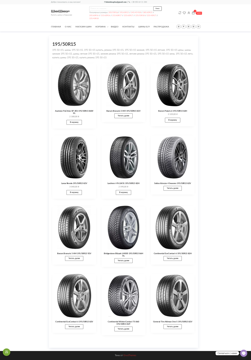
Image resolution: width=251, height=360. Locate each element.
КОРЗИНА (100, 27)
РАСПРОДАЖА (161, 27)
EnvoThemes (130, 355)
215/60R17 (117, 15)
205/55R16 (113, 12)
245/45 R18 (136, 12)
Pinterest (183, 27)
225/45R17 (151, 15)
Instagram (193, 27)
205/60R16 (94, 15)
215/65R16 (105, 15)
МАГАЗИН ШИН (83, 27)
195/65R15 (124, 12)
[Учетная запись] (188, 13)
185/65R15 (147, 12)
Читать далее (123, 116)
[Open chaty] (243, 353)
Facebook (178, 27)
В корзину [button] (74, 122)
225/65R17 (128, 15)
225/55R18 (140, 15)
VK (188, 27)
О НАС (68, 27)
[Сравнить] (180, 13)
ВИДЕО (114, 27)
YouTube (198, 27)
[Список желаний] (184, 13)
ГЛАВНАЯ (56, 27)
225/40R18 (94, 18)
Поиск (157, 8)
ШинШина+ (60, 11)
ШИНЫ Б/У (144, 27)
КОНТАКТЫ (128, 27)
